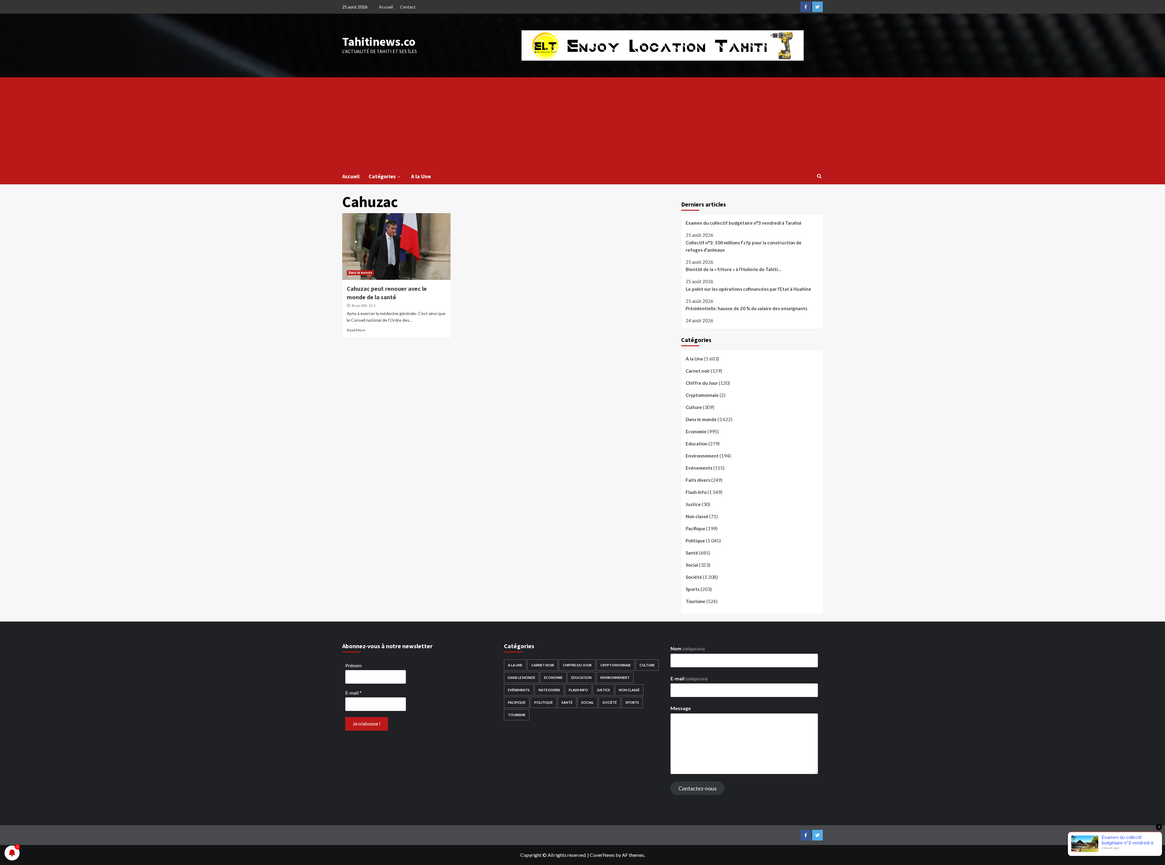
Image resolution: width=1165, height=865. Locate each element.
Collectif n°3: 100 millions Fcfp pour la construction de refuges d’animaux (744, 246)
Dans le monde (360, 272)
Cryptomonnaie (702, 395)
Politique (695, 540)
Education (696, 443)
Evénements (699, 468)
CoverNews (602, 855)
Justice (693, 504)
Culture (694, 407)
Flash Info (696, 492)
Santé (692, 552)
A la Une (421, 176)
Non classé (697, 516)
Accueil (386, 6)
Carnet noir (698, 371)
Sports (693, 589)
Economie (696, 431)
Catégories (382, 176)
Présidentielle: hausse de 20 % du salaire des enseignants (746, 308)
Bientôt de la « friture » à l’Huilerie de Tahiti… (733, 269)
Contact (408, 6)
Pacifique (695, 528)
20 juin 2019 (359, 305)
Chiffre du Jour (702, 383)
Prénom (353, 665)
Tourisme (695, 601)
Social (692, 565)
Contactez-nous (697, 788)
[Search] (819, 176)
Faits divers (698, 480)
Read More (356, 330)
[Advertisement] (582, 122)
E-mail (353, 693)
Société (694, 577)
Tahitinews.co (378, 41)
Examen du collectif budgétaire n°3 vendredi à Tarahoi (743, 223)
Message (680, 708)
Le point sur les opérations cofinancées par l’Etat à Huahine (748, 289)
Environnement (702, 455)
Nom (687, 648)
